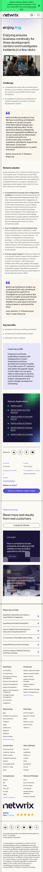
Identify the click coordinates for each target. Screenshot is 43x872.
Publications (7, 727)
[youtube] (24, 827)
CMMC (5, 780)
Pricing (25, 767)
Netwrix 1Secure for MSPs (31, 670)
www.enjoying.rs (9, 481)
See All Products (28, 695)
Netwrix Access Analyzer (31, 673)
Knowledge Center (9, 764)
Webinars (6, 733)
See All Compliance (9, 797)
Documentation (8, 719)
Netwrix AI (26, 755)
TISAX (5, 794)
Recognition (27, 764)
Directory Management (10, 681)
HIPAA (5, 785)
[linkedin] (14, 452)
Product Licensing (29, 796)
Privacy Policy (27, 785)
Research (6, 730)
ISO (4, 783)
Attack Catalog (8, 736)
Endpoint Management (10, 684)
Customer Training (9, 752)
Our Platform (7, 670)
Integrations (7, 703)
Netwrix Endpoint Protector (29, 685)
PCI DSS (5, 791)
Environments (7, 700)
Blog (4, 713)
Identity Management (10, 687)
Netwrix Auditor (16, 406)
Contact (26, 770)
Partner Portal (27, 724)
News (4, 724)
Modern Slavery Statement (28, 792)
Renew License (8, 755)
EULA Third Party (28, 783)
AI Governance (7, 673)
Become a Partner (29, 716)
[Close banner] (39, 6)
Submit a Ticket (8, 767)
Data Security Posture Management (10, 677)
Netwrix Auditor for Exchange (22, 434)
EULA (25, 780)
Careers (25, 758)
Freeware (6, 722)
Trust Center (27, 788)
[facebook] (26, 452)
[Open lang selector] (32, 15)
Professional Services (9, 758)
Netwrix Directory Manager (29, 680)
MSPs (25, 719)
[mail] (32, 452)
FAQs (4, 770)
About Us (26, 749)
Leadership (26, 752)
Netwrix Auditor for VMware (21, 423)
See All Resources (8, 739)
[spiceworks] (36, 827)
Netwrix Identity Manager (31, 689)
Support (5, 761)
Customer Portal (8, 749)
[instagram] (30, 827)
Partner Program (28, 713)
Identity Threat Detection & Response (11, 691)
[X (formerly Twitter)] (20, 452)
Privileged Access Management (8, 696)
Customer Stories (21, 525)
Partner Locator (28, 722)
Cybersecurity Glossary (10, 716)
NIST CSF (6, 788)
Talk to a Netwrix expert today (21, 491)
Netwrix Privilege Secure (31, 692)
